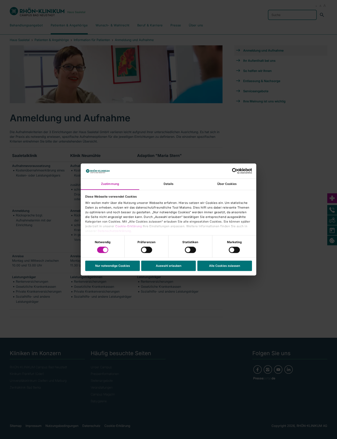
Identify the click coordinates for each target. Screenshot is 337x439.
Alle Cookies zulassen (224, 266)
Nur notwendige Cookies (112, 266)
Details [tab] (169, 184)
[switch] (146, 250)
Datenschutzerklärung (114, 231)
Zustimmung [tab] (110, 184)
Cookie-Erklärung (128, 226)
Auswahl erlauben (168, 266)
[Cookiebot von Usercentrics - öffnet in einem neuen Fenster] (235, 171)
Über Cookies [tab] (227, 184)
